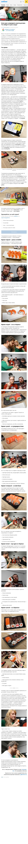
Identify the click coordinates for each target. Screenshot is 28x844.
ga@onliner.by (23, 774)
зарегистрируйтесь (5, 217)
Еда (6, 777)
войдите (16, 216)
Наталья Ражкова (6, 27)
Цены (2, 777)
